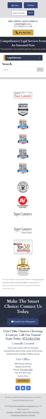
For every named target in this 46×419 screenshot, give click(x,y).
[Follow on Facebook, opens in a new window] (17, 388)
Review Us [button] (23, 381)
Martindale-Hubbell (21, 282)
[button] (15, 5)
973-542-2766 (24, 32)
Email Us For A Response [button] (24, 321)
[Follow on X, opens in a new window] (28, 388)
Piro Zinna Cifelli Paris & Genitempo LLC (24, 406)
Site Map (18, 412)
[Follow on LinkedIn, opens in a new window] (23, 388)
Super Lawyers (33, 282)
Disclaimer (10, 412)
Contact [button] (30, 5)
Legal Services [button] (14, 58)
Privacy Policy (27, 412)
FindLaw (32, 415)
